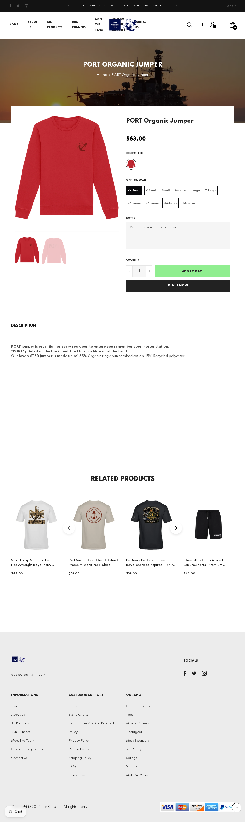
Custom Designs (138, 706)
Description (23, 326)
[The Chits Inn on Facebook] (10, 6)
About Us (18, 714)
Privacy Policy (79, 740)
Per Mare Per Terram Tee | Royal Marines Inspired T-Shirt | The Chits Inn (151, 565)
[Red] (131, 164)
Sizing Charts (78, 714)
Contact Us (19, 758)
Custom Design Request (28, 749)
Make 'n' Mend (137, 775)
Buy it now (178, 285)
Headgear (134, 732)
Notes (130, 218)
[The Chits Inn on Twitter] (18, 6)
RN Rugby (133, 749)
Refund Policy (79, 749)
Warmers (133, 766)
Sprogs (131, 758)
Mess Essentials (137, 740)
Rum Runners (20, 732)
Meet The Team (99, 24)
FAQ (72, 766)
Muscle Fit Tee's (137, 723)
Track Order (78, 775)
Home (14, 24)
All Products (20, 723)
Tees (129, 714)
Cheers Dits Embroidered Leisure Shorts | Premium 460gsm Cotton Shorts (203, 565)
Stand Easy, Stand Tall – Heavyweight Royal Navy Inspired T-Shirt (31, 565)
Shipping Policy (80, 758)
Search (74, 706)
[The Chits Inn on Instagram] (26, 6)
